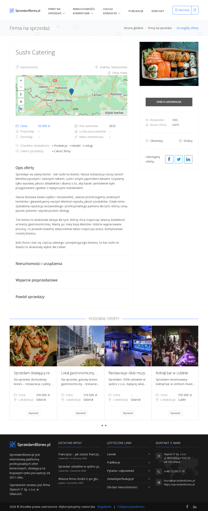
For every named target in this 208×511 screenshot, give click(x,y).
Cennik (111, 454)
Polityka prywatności (130, 507)
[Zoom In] (21, 80)
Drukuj (187, 141)
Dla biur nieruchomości (122, 487)
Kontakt (158, 11)
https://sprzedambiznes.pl (179, 484)
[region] (71, 95)
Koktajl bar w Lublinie (29, 372)
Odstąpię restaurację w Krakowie (86, 372)
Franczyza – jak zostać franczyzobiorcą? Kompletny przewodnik (100, 454)
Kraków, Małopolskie (113, 67)
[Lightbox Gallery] (169, 64)
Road (21, 109)
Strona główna (133, 28)
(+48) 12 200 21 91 (174, 471)
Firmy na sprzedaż (160, 28)
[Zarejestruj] (194, 10)
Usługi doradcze (110, 11)
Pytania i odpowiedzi (120, 471)
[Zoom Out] (21, 87)
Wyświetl (32, 413)
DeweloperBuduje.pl (120, 479)
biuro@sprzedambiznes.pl (179, 480)
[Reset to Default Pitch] (21, 101)
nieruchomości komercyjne (84, 11)
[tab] (71, 73)
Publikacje (136, 11)
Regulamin (104, 507)
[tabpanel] (32, 372)
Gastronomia (29, 67)
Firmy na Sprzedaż (54, 11)
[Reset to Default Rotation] (21, 94)
